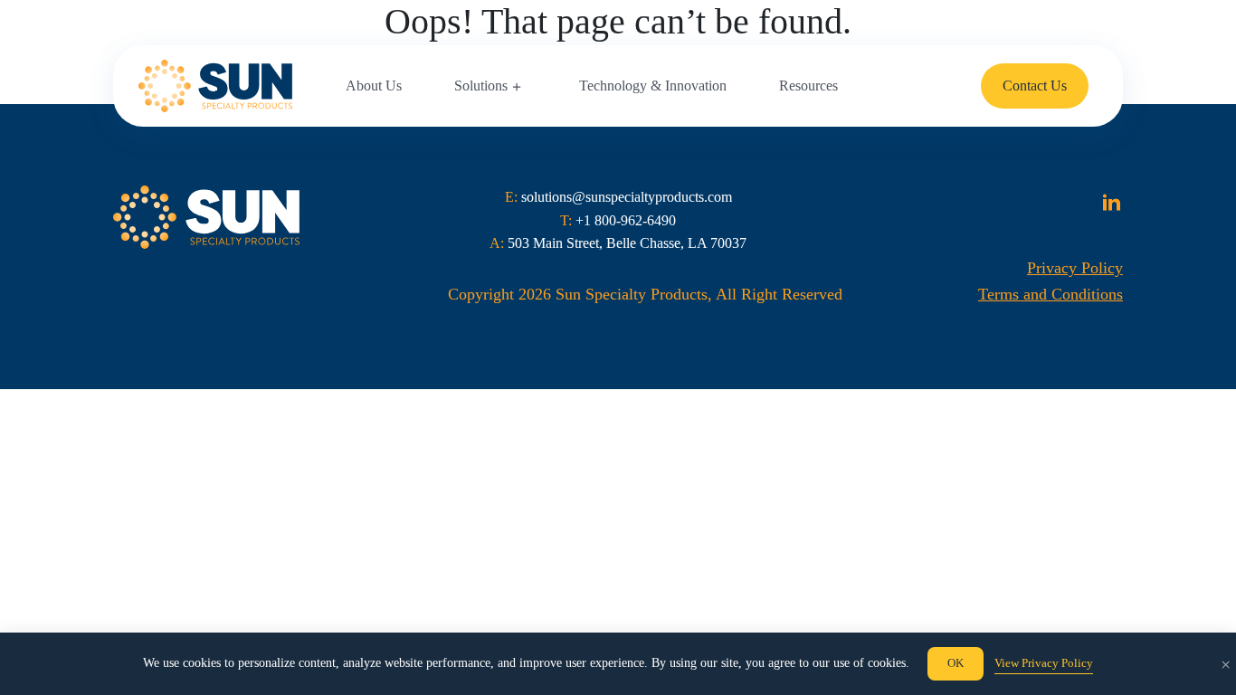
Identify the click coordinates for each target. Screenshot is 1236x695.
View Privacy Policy (1043, 663)
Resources (808, 85)
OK (955, 663)
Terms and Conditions (1050, 294)
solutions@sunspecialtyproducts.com (626, 197)
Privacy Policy (1075, 268)
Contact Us (1035, 85)
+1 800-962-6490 (625, 220)
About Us (374, 85)
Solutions (481, 85)
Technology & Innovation (653, 85)
